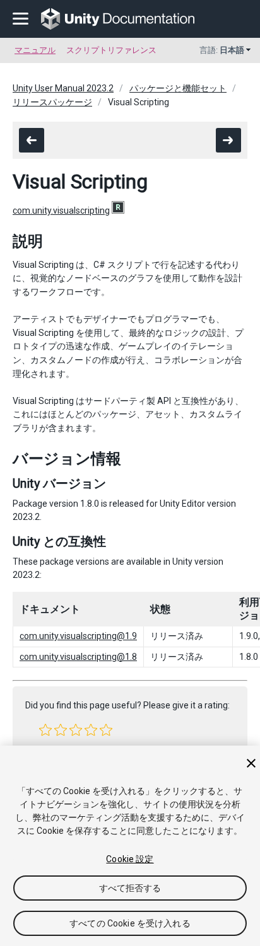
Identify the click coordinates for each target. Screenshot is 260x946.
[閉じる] (251, 763)
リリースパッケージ (52, 102)
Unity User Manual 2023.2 (63, 88)
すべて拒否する (130, 888)
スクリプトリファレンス (111, 50)
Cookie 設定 (129, 859)
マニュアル (35, 50)
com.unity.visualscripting (61, 210)
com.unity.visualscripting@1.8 (78, 657)
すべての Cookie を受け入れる (130, 923)
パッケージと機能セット (178, 88)
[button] (45, 729)
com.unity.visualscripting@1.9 (78, 636)
